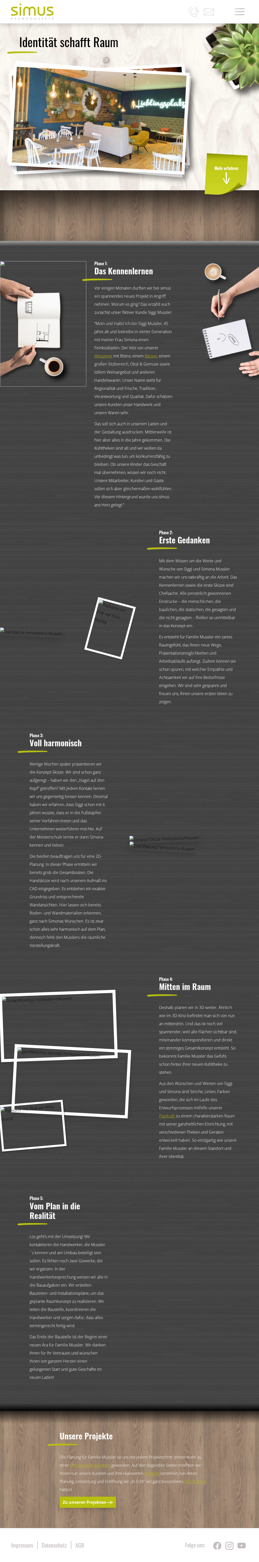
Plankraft (167, 1116)
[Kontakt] (209, 12)
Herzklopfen (195, 1481)
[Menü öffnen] (239, 11)
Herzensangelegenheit (90, 1465)
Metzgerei (103, 356)
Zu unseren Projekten (85, 1502)
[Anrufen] (194, 12)
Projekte (151, 1473)
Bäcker (151, 356)
